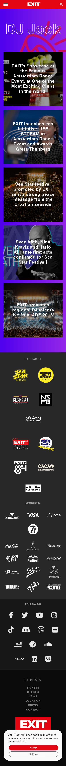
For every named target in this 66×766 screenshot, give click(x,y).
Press (33, 705)
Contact (33, 709)
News (33, 696)
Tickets (33, 687)
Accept (33, 748)
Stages (33, 692)
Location (33, 701)
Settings (33, 754)
